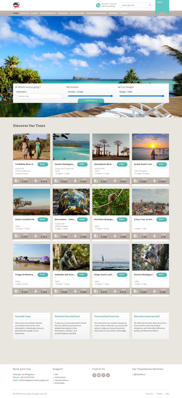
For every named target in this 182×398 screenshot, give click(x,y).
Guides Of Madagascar (96, 13)
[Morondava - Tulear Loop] (71, 202)
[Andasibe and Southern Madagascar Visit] (71, 257)
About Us (25, 13)
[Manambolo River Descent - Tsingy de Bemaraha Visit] (110, 147)
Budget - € (126, 92)
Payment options (61, 380)
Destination (21, 92)
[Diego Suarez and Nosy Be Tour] (110, 257)
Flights (34, 13)
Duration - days (75, 92)
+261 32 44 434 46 (108, 6)
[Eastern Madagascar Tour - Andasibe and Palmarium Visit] (150, 257)
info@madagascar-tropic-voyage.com (33, 380)
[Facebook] (94, 375)
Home (15, 13)
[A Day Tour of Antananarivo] (150, 202)
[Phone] (108, 375)
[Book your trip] (16, 5)
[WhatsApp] (103, 375)
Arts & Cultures (77, 13)
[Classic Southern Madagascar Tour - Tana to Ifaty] (31, 202)
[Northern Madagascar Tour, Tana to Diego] (110, 202)
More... (43, 164)
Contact (124, 13)
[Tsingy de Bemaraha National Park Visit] (31, 257)
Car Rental (113, 13)
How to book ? (60, 377)
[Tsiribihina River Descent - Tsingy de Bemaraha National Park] (31, 147)
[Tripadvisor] (99, 375)
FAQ (56, 374)
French (160, 2)
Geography (63, 13)
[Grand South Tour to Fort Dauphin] (150, 147)
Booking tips (60, 383)
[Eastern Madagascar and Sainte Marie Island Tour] (71, 147)
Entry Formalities (48, 13)
